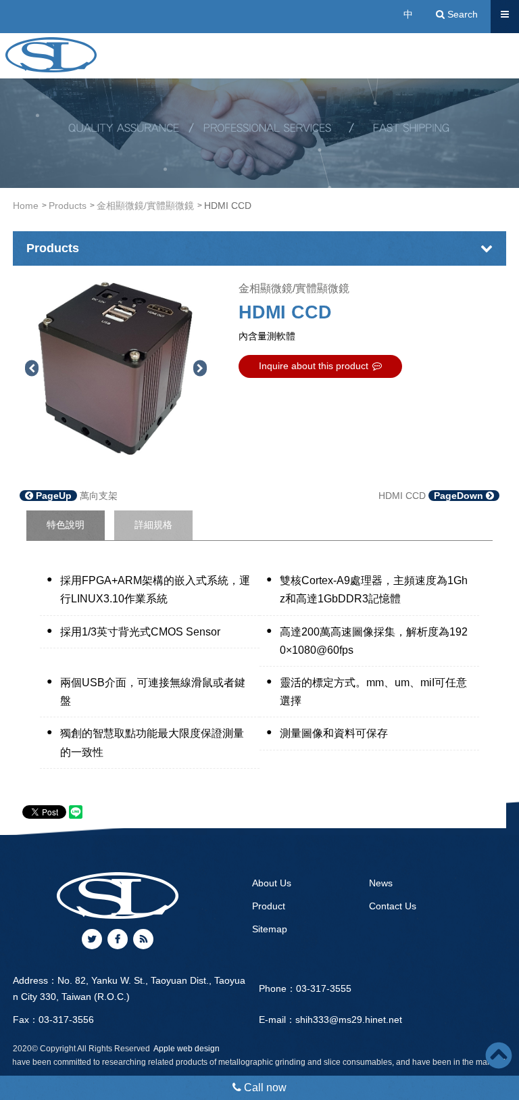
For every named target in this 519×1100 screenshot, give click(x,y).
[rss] (143, 939)
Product (268, 906)
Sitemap (269, 929)
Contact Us (392, 906)
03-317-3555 (323, 988)
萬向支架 (75, 495)
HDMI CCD (432, 495)
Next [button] (199, 368)
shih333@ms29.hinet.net (348, 1019)
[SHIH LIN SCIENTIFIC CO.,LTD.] (51, 54)
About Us (271, 883)
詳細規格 (153, 524)
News (381, 883)
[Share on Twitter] (92, 939)
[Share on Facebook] (117, 939)
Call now (264, 1087)
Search (461, 14)
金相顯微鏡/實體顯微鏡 (145, 205)
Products (67, 205)
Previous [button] (31, 368)
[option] (116, 368)
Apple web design (186, 1048)
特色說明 (65, 524)
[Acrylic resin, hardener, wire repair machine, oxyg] (259, 128)
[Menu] (505, 14)
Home (26, 205)
